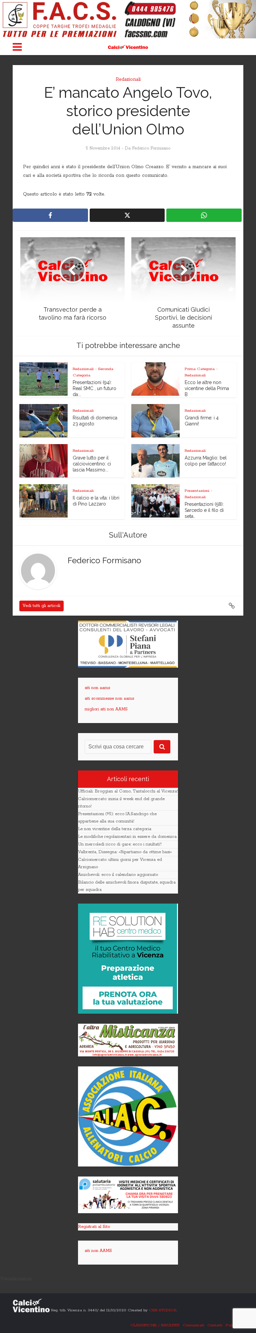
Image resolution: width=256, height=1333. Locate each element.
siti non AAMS (98, 1250)
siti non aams (97, 687)
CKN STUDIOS (162, 1310)
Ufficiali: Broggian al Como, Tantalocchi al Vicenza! (128, 791)
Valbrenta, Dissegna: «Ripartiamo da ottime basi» (125, 852)
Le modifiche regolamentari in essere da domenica (127, 836)
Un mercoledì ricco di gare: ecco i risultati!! (120, 844)
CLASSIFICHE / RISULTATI (154, 1325)
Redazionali (128, 79)
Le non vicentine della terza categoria (114, 828)
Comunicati (193, 1325)
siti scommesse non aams (109, 698)
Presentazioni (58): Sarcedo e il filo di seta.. (204, 510)
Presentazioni (197, 490)
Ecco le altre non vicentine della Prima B (207, 388)
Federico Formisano (151, 148)
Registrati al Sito (94, 1226)
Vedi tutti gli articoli (41, 605)
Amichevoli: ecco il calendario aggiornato (118, 874)
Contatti (214, 1325)
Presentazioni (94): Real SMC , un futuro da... (94, 388)
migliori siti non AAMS (106, 709)
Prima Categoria (200, 368)
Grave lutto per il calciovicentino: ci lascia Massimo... (92, 463)
